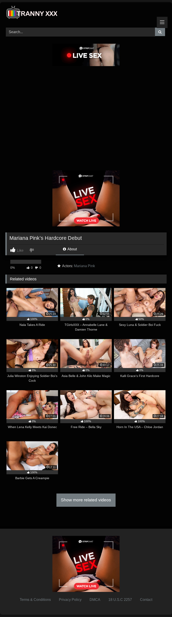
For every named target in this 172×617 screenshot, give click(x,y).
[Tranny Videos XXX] (86, 13)
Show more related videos (86, 500)
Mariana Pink (84, 266)
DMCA (95, 600)
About (72, 249)
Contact (146, 600)
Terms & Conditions (35, 600)
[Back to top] (158, 603)
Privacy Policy (70, 600)
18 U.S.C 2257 (120, 600)
